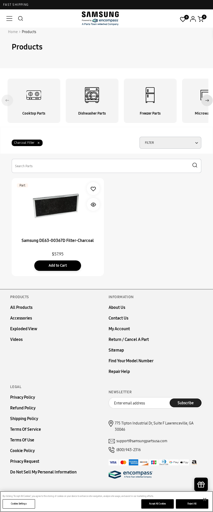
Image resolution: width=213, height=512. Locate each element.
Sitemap (116, 350)
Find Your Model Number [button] (131, 360)
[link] (93, 188)
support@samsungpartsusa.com (141, 441)
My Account (119, 328)
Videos (16, 339)
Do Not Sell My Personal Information (43, 472)
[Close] (204, 499)
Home (13, 32)
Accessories (21, 318)
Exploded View (23, 328)
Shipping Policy (24, 418)
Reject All (192, 503)
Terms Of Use (22, 440)
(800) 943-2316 (128, 450)
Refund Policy (23, 407)
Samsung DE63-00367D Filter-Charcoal (58, 240)
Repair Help (119, 371)
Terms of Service (25, 429)
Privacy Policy (22, 397)
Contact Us (118, 318)
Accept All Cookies (157, 503)
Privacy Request (24, 461)
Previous (7, 100)
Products (29, 32)
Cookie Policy (22, 450)
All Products (21, 307)
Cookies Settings (18, 503)
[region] (106, 501)
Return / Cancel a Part (129, 339)
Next (207, 100)
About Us (117, 307)
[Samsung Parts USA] (100, 18)
